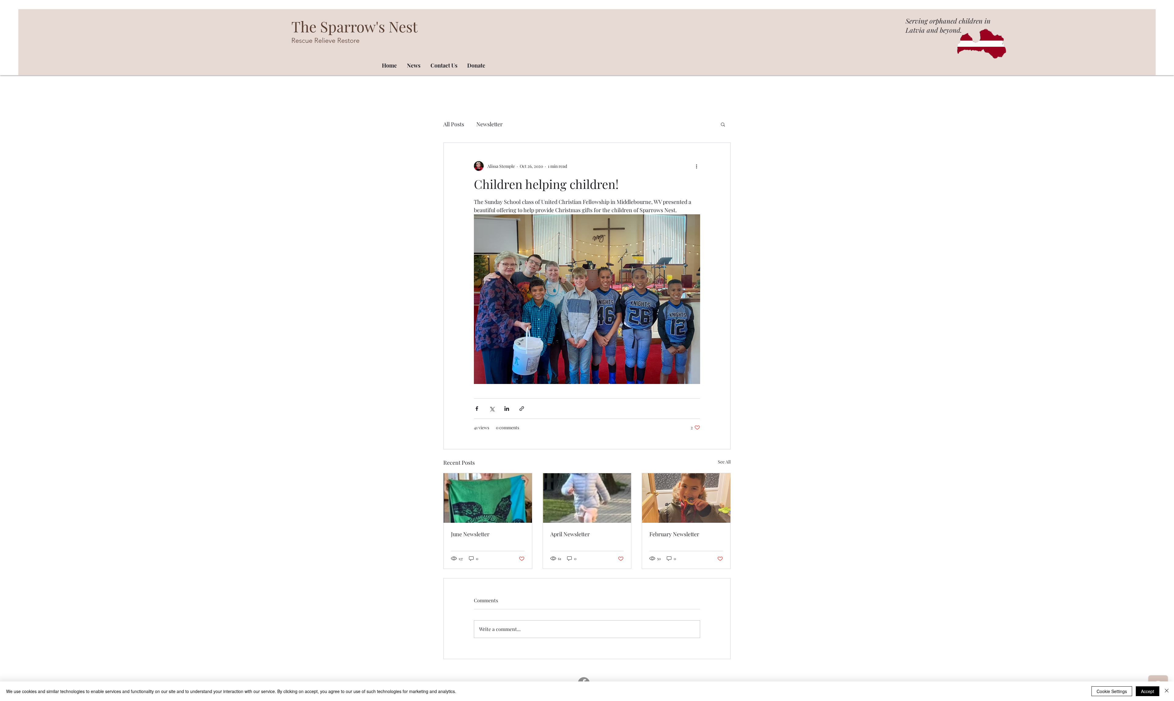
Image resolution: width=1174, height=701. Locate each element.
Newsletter (489, 124)
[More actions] (696, 166)
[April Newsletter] (587, 498)
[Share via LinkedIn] (507, 408)
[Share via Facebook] (477, 408)
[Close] (1166, 691)
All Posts (453, 124)
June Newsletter (470, 534)
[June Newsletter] (488, 498)
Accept (1147, 691)
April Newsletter (570, 534)
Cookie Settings (1112, 691)
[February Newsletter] (686, 498)
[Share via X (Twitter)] (492, 408)
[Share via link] (522, 408)
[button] (723, 124)
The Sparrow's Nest (354, 26)
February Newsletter (674, 534)
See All (724, 462)
